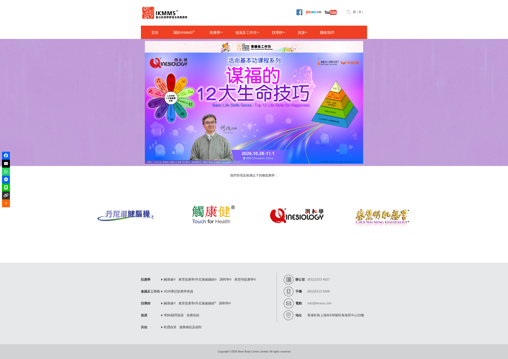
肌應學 (215, 33)
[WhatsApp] (6, 172)
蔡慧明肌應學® (245, 279)
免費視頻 (193, 315)
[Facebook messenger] (6, 179)
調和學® (226, 279)
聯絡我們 (327, 33)
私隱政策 (170, 327)
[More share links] (6, 203)
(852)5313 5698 (318, 291)
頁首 (155, 33)
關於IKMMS (184, 32)
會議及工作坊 (246, 33)
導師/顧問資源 (174, 315)
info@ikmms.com (319, 303)
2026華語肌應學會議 (178, 291)
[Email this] (6, 164)
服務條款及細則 (190, 327)
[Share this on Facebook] (6, 156)
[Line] (6, 187)
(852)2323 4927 (318, 279)
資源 (301, 33)
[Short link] (6, 195)
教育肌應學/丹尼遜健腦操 (197, 303)
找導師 (277, 33)
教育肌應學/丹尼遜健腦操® (198, 279)
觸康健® (170, 279)
